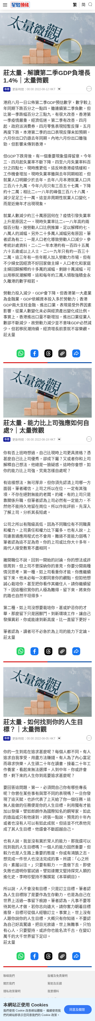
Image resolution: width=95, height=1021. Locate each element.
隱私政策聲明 (12, 991)
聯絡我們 (9, 975)
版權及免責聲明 (58, 975)
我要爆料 (53, 991)
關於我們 (9, 983)
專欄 (7, 89)
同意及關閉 (77, 1009)
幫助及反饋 (55, 983)
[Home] (20, 4)
